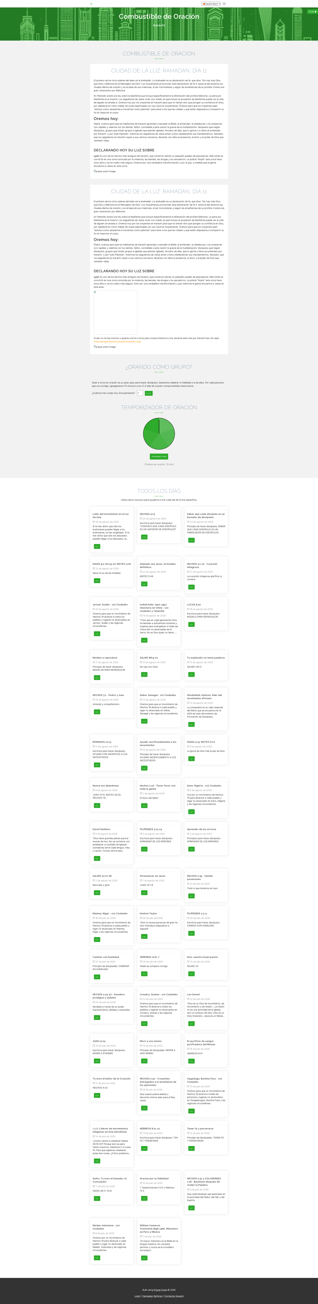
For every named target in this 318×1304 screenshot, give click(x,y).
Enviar (148, 393)
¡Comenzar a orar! (159, 456)
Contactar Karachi (174, 1296)
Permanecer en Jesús (152, 876)
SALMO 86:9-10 (149, 657)
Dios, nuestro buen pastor (202, 957)
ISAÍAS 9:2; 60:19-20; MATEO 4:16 (112, 564)
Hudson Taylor (148, 913)
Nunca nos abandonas (106, 785)
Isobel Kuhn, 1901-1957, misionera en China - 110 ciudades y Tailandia (154, 607)
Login (137, 1296)
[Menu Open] (224, 3)
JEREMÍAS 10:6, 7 (149, 957)
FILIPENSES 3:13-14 (151, 829)
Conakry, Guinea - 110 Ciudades (159, 994)
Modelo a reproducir (105, 657)
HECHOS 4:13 (147, 514)
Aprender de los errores (201, 829)
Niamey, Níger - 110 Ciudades (110, 913)
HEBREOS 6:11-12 (150, 1128)
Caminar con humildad (106, 957)
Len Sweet (193, 994)
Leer (97, 546)
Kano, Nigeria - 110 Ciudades (204, 785)
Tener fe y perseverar (200, 1128)
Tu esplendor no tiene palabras (206, 657)
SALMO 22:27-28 (102, 876)
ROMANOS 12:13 (102, 742)
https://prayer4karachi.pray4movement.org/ (117, 341)
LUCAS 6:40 (194, 604)
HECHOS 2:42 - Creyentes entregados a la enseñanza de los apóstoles (158, 1081)
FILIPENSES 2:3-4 (197, 913)
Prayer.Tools (160, 1290)
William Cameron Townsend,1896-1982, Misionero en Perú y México (159, 1228)
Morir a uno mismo (151, 1041)
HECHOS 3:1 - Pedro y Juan (108, 695)
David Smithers (102, 829)
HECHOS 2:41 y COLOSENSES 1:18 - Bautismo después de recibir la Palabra (204, 1181)
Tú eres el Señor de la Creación (112, 1078)
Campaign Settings (152, 1296)
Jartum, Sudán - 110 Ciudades (110, 604)
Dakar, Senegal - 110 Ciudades (158, 695)
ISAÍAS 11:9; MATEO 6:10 (201, 742)
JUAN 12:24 (99, 1041)
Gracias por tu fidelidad (154, 1178)
